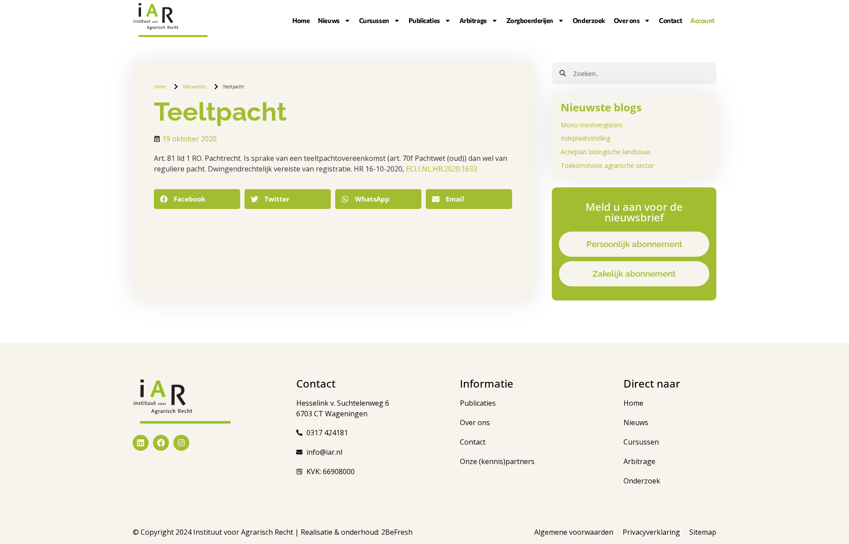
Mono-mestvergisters (592, 125)
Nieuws (328, 20)
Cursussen (374, 20)
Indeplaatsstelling (585, 138)
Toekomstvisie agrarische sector (607, 165)
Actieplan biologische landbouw (605, 152)
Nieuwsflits (194, 87)
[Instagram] (181, 443)
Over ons (626, 20)
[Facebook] (161, 443)
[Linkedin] (141, 443)
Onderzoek (589, 20)
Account (702, 20)
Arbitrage (473, 20)
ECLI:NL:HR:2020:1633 (441, 169)
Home (301, 20)
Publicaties (424, 20)
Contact (670, 20)
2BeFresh (396, 532)
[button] (197, 199)
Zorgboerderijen (529, 20)
